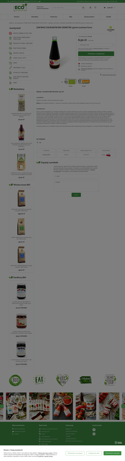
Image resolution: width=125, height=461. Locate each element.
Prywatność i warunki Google (45, 456)
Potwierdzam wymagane (75, 453)
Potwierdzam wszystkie (112, 453)
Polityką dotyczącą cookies (45, 453)
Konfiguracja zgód (94, 453)
